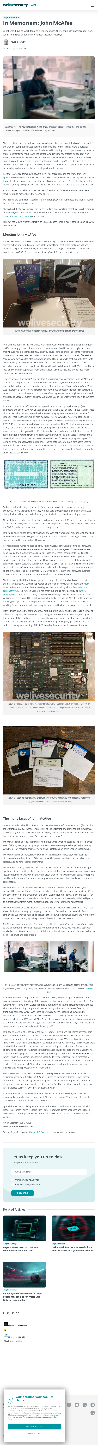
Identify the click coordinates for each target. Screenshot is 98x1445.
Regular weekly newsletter (28, 1185)
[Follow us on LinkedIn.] (92, 1405)
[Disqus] (49, 1353)
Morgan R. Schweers (38, 1132)
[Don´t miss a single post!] (92, 1413)
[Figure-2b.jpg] (72, 474)
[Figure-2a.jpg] (26, 474)
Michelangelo (9, 1016)
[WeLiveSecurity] (19, 5)
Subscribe (22, 1193)
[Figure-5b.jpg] (72, 956)
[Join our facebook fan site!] (69, 1405)
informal (13, 216)
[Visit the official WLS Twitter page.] (85, 1405)
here (37, 213)
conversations (25, 216)
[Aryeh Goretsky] (7, 42)
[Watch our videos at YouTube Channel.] (77, 1405)
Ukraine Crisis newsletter (27, 1180)
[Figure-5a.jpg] (26, 956)
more (5, 216)
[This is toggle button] (92, 5)
